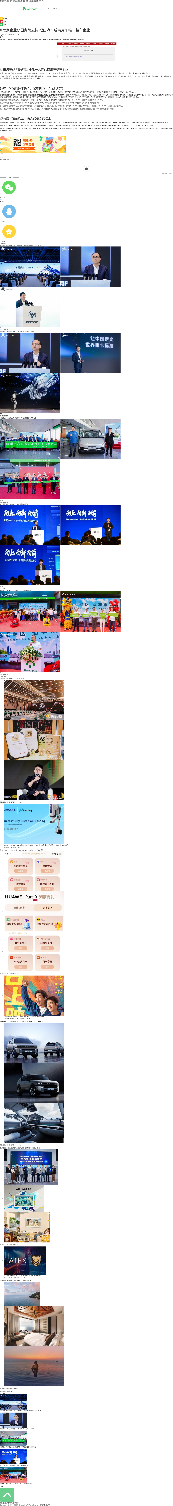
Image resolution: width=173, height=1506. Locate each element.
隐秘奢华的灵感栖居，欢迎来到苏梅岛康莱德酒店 (15, 1280)
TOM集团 (3, 1503)
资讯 (4, 1)
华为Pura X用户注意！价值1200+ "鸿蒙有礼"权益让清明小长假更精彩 (21, 850)
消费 (36, 1)
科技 (43, 1)
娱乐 (7, 1)
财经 (30, 1)
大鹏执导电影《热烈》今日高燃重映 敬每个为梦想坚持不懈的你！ (24, 1016)
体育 (11, 1)
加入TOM (15, 1503)
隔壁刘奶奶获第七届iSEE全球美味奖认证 (12, 678)
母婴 (23, 1)
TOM (5, 34)
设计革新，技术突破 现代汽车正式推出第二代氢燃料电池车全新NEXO (22, 1021)
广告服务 (9, 1503)
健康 (33, 1)
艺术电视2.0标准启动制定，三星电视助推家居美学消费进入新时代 (20, 1148)
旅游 (17, 1)
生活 (20, 1)
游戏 (14, 1)
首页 (1, 1)
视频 (27, 1)
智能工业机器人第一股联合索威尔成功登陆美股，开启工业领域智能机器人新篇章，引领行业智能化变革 (36, 845)
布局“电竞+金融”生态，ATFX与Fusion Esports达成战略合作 (22, 1275)
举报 (1, 157)
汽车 (39, 1)
